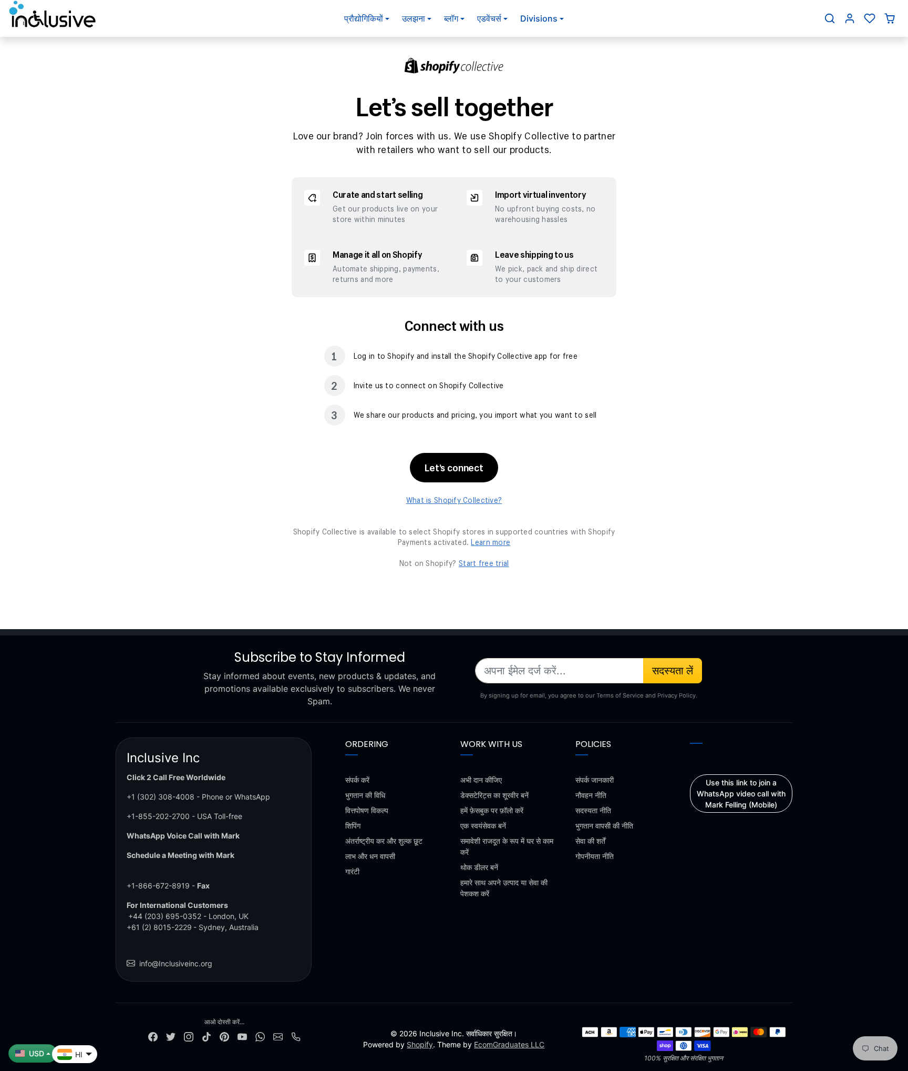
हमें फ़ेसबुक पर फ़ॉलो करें (491, 810)
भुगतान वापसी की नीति (604, 825)
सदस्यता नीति (593, 810)
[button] (830, 18)
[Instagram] (189, 1036)
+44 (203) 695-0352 (164, 916)
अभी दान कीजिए (481, 779)
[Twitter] (171, 1036)
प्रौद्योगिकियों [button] (363, 18)
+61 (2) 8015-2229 (159, 927)
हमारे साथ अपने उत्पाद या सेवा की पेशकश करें (504, 888)
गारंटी (352, 871)
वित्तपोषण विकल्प (366, 810)
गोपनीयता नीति (594, 856)
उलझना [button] (413, 18)
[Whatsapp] (260, 1036)
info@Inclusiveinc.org (175, 963)
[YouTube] (242, 1036)
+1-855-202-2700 (158, 816)
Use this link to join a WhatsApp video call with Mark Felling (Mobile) (741, 793)
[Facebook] (153, 1036)
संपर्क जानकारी (594, 779)
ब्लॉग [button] (451, 18)
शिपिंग (352, 825)
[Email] (278, 1036)
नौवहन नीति (590, 795)
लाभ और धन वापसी (370, 856)
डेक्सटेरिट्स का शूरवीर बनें (494, 795)
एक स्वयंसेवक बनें (483, 825)
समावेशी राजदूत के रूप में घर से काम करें (506, 846)
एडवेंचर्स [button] (489, 18)
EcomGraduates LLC (509, 1044)
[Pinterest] (224, 1036)
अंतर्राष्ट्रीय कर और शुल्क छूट (383, 840)
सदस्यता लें (672, 670)
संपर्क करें (357, 779)
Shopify (420, 1044)
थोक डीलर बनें (479, 867)
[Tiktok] (206, 1036)
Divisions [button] (539, 18)
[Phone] (296, 1036)
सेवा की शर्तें (590, 840)
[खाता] (850, 18)
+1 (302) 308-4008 (160, 796)
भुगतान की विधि (365, 795)
